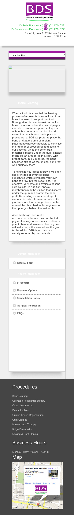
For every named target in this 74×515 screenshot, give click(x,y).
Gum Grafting (19, 419)
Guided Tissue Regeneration (27, 415)
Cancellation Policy (28, 298)
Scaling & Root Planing (25, 434)
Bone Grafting (20, 396)
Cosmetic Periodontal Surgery (28, 400)
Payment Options (27, 290)
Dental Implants (21, 410)
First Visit (23, 282)
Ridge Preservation (22, 429)
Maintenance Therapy (24, 424)
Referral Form (25, 262)
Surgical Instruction (29, 305)
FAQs (20, 313)
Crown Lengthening (22, 405)
